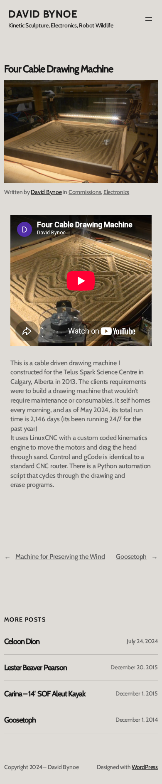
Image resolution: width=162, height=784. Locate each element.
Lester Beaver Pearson (35, 667)
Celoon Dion (21, 641)
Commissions (85, 192)
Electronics (116, 192)
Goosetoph (131, 556)
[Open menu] (149, 19)
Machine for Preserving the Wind (60, 556)
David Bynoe (43, 14)
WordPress (145, 767)
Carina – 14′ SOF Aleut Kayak (44, 693)
